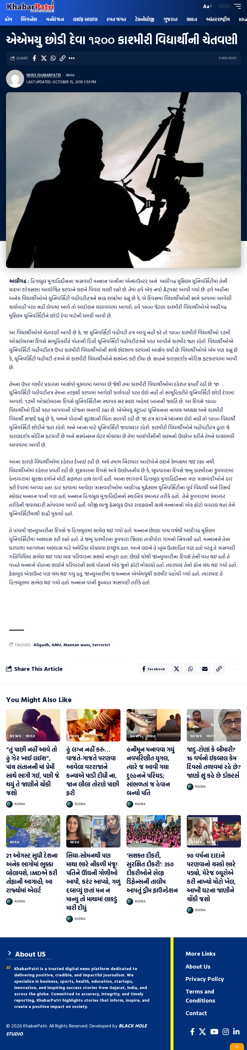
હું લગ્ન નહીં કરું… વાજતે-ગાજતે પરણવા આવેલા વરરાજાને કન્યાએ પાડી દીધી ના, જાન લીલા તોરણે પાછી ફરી (92, 771)
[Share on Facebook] (34, 58)
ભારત (70, 75)
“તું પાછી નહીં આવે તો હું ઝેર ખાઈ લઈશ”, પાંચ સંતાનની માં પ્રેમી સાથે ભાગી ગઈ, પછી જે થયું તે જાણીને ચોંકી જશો (32, 771)
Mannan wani (77, 644)
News (15, 735)
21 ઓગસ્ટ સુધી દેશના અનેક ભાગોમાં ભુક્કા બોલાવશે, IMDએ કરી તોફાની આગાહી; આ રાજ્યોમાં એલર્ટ (32, 873)
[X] (202, 1032)
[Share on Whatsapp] (53, 58)
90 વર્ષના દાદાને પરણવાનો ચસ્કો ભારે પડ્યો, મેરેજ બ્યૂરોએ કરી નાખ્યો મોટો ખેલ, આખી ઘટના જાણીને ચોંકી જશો (211, 877)
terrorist (101, 644)
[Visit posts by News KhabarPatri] (15, 79)
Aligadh (41, 644)
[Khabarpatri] (30, 6)
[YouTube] (214, 1032)
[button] (195, 6)
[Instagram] (225, 1032)
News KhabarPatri (44, 75)
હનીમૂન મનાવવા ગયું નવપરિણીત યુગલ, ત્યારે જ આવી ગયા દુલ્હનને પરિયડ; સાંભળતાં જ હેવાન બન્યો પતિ (150, 771)
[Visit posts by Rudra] (9, 804)
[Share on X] (43, 58)
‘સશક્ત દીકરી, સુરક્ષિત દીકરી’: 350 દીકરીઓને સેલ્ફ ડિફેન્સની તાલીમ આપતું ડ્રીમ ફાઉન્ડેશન (152, 873)
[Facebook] (192, 1032)
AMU (56, 644)
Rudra (19, 804)
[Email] (205, 669)
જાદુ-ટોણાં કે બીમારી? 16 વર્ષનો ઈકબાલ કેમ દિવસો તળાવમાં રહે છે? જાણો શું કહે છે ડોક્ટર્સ (214, 762)
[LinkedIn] (236, 1032)
